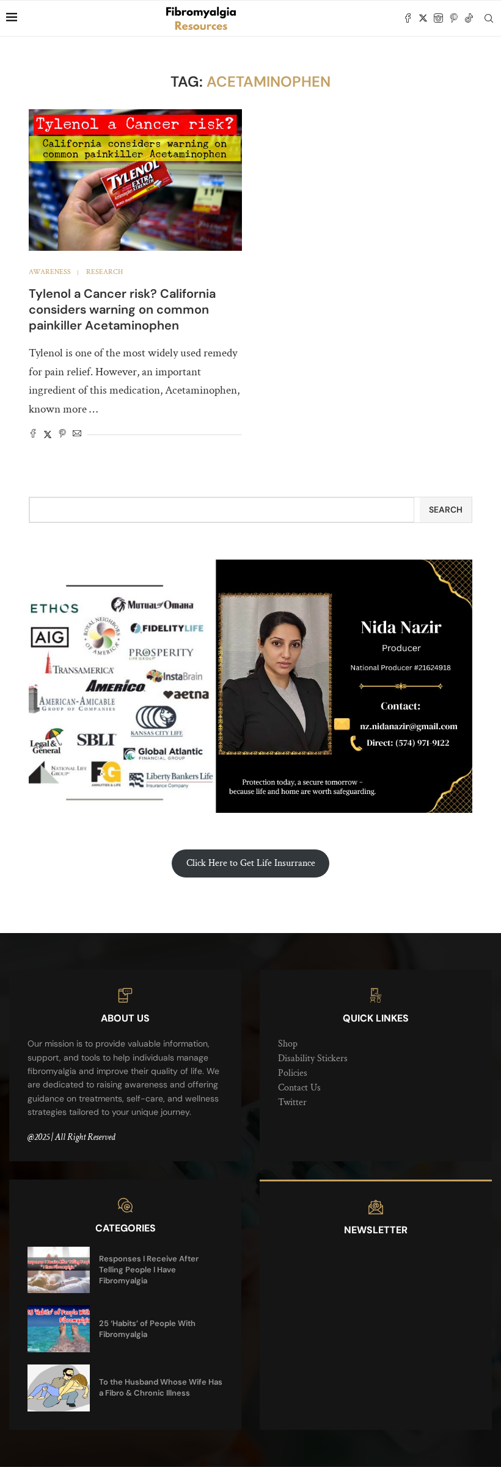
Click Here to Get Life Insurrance (250, 863)
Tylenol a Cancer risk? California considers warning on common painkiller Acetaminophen (122, 309)
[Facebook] (407, 18)
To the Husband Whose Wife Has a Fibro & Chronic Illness (160, 1387)
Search (446, 509)
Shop (288, 1043)
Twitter (292, 1102)
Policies (292, 1073)
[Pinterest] (453, 18)
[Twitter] (423, 18)
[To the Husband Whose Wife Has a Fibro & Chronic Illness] (58, 1387)
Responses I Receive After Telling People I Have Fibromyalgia (149, 1269)
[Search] (489, 18)
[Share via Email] (77, 435)
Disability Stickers (313, 1058)
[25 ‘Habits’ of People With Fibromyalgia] (58, 1328)
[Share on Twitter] (47, 435)
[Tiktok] (469, 18)
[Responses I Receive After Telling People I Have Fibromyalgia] (58, 1270)
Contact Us (299, 1087)
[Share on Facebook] (33, 435)
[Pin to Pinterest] (62, 435)
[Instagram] (438, 18)
